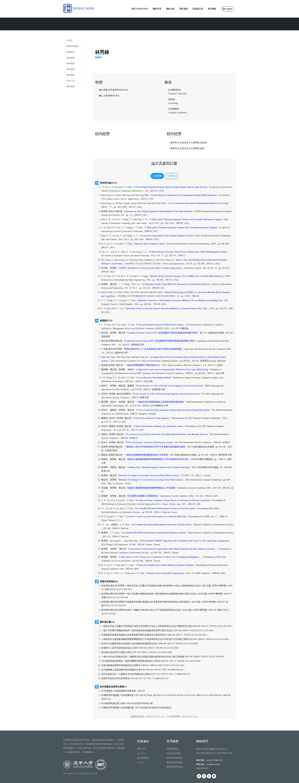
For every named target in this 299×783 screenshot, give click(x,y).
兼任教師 (70, 75)
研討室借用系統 (174, 753)
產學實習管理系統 (175, 767)
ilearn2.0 (141, 753)
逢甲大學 (141, 749)
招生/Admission (139, 9)
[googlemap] (214, 776)
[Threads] (209, 776)
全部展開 (157, 176)
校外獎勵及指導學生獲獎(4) (113, 687)
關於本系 (157, 9)
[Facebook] (199, 776)
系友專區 (212, 9)
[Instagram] (204, 776)
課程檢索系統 (173, 749)
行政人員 (70, 81)
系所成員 (183, 9)
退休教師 (70, 86)
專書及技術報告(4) (109, 581)
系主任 (69, 40)
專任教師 (70, 69)
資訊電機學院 (143, 758)
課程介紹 (170, 9)
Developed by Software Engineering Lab (80, 773)
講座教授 (70, 52)
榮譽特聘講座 (72, 46)
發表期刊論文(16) (108, 183)
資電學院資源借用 (175, 758)
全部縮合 (171, 176)
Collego (140, 762)
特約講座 (70, 58)
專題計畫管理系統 (175, 762)
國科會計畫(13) (107, 622)
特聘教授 (70, 63)
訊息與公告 (197, 9)
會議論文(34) (106, 320)
